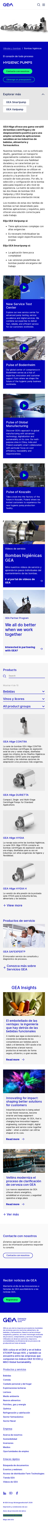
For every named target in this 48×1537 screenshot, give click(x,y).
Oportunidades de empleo (16, 1451)
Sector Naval (9, 1421)
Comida (7, 1379)
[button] (24, 94)
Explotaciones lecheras (14, 1388)
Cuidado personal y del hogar (17, 1384)
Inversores (8, 1443)
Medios (6, 1447)
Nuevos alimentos (11, 1400)
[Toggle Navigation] (43, 4)
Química (7, 1408)
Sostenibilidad (10, 1439)
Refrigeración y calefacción (16, 1412)
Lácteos (7, 1392)
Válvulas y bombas (12, 48)
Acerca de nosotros (12, 1435)
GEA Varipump (14, 109)
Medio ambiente (11, 1396)
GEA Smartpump (16, 102)
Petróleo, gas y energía (14, 1404)
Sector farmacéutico (13, 1417)
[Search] (38, 4)
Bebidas (7, 1375)
